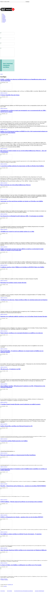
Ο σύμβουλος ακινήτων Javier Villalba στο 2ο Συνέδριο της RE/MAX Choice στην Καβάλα (22, 267)
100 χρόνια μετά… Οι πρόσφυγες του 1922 (10, 369)
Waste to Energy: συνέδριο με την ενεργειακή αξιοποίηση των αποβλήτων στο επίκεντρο (21, 333)
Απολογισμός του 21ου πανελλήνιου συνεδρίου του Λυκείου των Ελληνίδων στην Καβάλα (21, 201)
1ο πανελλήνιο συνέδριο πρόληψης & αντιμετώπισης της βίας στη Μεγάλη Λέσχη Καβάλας (22, 165)
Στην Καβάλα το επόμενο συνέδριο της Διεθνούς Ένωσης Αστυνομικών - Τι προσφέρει (21, 534)
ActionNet (5, 586)
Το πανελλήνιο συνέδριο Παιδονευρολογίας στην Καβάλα (14, 440)
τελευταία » (6, 579)
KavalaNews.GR (10, 584)
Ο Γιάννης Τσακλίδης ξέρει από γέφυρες (9, 95)
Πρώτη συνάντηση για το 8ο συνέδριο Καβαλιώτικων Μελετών (15, 184)
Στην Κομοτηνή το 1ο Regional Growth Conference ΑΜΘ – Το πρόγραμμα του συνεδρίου (21, 216)
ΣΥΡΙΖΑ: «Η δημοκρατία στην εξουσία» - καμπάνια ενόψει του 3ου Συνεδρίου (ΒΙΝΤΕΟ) (21, 517)
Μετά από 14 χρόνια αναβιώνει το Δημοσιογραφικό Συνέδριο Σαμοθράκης (18, 455)
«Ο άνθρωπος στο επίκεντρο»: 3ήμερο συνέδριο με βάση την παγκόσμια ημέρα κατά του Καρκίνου (23, 299)
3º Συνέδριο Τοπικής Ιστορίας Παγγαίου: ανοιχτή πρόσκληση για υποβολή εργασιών (20, 404)
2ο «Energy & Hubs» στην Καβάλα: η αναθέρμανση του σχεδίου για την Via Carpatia (20, 565)
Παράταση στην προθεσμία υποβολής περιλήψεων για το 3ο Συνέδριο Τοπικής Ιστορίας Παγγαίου (23, 316)
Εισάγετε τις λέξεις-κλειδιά (4, 1)
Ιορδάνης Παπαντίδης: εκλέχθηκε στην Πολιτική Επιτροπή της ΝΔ (16, 426)
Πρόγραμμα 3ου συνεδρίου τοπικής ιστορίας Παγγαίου (13, 282)
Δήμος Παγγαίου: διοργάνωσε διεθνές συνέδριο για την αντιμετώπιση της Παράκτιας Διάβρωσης (23, 550)
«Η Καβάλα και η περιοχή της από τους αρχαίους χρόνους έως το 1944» (17, 231)
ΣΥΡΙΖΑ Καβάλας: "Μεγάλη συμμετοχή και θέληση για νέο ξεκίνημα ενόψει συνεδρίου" (21, 501)
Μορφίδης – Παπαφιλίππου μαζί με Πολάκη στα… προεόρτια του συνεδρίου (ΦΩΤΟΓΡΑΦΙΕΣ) (23, 485)
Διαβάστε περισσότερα (3, 108)
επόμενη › (3, 579)
